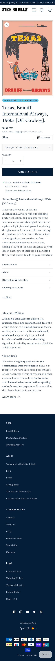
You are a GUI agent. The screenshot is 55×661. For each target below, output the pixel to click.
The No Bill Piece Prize (18, 491)
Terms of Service (15, 585)
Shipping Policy (14, 578)
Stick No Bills (31, 655)
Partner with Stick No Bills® (21, 498)
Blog (8, 470)
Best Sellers (12, 431)
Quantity (6, 155)
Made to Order (14, 538)
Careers (10, 552)
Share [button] (9, 297)
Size (26, 137)
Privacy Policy (13, 571)
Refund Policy (13, 592)
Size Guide (45, 138)
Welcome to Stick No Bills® (21, 464)
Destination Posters (17, 437)
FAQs (9, 531)
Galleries (11, 524)
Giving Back (12, 484)
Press (9, 477)
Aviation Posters (15, 444)
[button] (34, 10)
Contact (10, 517)
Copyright (11, 599)
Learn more (9, 396)
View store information (18, 190)
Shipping (18, 132)
